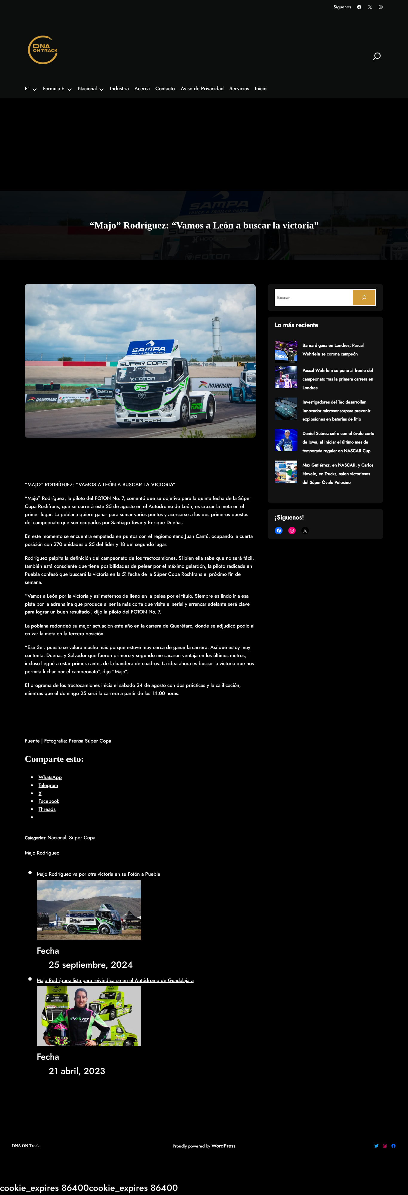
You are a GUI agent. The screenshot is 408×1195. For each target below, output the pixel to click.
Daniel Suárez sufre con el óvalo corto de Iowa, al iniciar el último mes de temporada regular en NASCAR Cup (338, 442)
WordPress (223, 1145)
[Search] (364, 297)
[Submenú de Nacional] (101, 89)
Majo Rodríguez (42, 852)
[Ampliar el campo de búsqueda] (377, 56)
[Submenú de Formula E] (69, 89)
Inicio (260, 88)
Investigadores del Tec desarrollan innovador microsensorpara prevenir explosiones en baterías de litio (336, 410)
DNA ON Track (26, 1145)
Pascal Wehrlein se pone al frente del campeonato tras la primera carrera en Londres (338, 379)
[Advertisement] (204, 146)
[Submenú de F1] (34, 89)
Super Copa (82, 837)
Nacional (56, 837)
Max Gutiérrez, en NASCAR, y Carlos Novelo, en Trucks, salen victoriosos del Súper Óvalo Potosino (338, 473)
